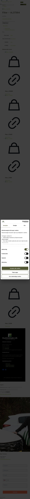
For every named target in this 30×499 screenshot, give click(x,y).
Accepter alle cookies (15, 268)
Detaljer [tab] (15, 225)
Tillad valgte (15, 272)
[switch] (26, 254)
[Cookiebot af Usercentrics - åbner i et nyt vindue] (22, 222)
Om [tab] (24, 225)
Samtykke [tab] (5, 225)
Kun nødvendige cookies (15, 276)
